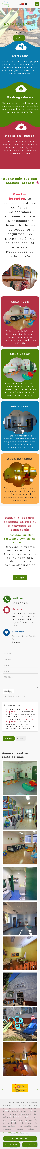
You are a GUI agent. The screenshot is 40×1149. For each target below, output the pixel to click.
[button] (37, 4)
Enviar (8, 738)
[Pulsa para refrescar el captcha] (11, 691)
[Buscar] (19, 4)
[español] (22, 4)
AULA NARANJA (20, 458)
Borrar (21, 738)
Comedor (20, 55)
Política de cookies (13, 1132)
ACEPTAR (29, 1144)
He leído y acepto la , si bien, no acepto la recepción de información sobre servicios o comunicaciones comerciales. (20, 724)
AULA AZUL (20, 406)
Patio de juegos (20, 136)
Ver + (19, 38)
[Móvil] (25, 4)
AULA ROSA (20, 301)
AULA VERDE (20, 354)
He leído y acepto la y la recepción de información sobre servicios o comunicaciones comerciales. (20, 713)
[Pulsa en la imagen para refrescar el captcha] (8, 691)
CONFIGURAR (20, 1138)
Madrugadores (20, 97)
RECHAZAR (11, 1144)
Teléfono (18, 598)
